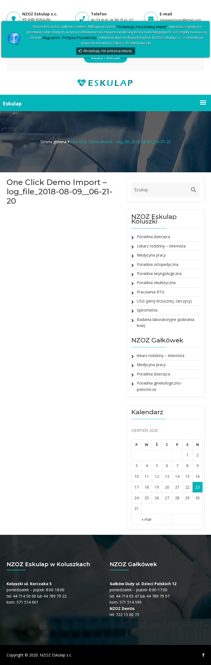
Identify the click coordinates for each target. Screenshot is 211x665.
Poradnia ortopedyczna (157, 264)
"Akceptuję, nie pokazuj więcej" (142, 26)
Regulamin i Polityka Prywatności (70, 37)
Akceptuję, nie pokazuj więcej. (107, 50)
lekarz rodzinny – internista (160, 355)
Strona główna (53, 141)
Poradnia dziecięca (153, 236)
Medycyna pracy (151, 255)
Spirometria (147, 310)
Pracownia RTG (150, 292)
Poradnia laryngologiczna (159, 273)
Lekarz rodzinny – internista (161, 246)
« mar (146, 519)
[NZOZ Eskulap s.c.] (105, 82)
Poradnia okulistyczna (156, 282)
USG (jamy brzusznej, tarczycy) (164, 301)
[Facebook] (201, 655)
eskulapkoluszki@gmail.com (180, 20)
